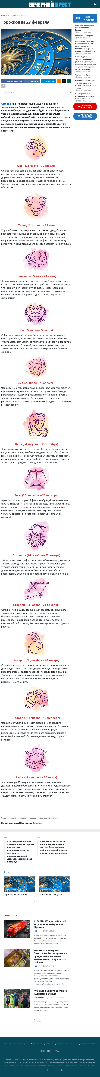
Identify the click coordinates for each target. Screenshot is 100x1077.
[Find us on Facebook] (37, 1070)
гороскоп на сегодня (48, 818)
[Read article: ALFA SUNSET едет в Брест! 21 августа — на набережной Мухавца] (17, 929)
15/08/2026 (49, 931)
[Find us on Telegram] (51, 1070)
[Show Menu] (4, 4)
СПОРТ (60, 1044)
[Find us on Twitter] (48, 1070)
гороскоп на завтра (27, 818)
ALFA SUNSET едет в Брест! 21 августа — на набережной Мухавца (51, 924)
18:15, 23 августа (84, 32)
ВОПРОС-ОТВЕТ (72, 1044)
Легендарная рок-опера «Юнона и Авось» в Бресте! (84, 27)
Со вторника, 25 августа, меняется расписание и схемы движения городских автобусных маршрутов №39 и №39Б (85, 46)
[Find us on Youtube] (58, 1070)
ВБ (36, 931)
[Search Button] (95, 4)
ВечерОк (13, 15)
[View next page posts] (39, 901)
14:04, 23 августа (84, 77)
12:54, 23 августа (84, 101)
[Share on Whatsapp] (69, 81)
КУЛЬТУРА (50, 1044)
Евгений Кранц (41, 997)
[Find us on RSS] (62, 1070)
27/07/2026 (59, 997)
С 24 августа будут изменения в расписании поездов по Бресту (85, 96)
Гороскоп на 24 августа (84, 36)
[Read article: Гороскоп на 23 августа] (54, 884)
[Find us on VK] (41, 1070)
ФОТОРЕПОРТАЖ (88, 1044)
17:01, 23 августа (84, 38)
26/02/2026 (6, 93)
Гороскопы (23, 15)
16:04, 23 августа (84, 53)
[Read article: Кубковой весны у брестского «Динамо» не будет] (17, 998)
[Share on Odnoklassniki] (59, 81)
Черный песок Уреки (83, 75)
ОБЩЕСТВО (25, 1044)
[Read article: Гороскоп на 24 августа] (19, 884)
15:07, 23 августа (84, 71)
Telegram (37, 823)
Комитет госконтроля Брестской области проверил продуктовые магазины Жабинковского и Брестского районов (50, 956)
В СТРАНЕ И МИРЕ (11, 1044)
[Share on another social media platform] (3, 86)
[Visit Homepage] (50, 4)
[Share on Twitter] (64, 81)
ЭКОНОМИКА (38, 1044)
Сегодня (6, 104)
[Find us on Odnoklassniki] (44, 1070)
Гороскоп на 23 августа (50, 894)
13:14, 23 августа (84, 90)
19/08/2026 (49, 966)
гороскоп (12, 818)
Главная (4, 15)
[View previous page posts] (34, 901)
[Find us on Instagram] (55, 1070)
